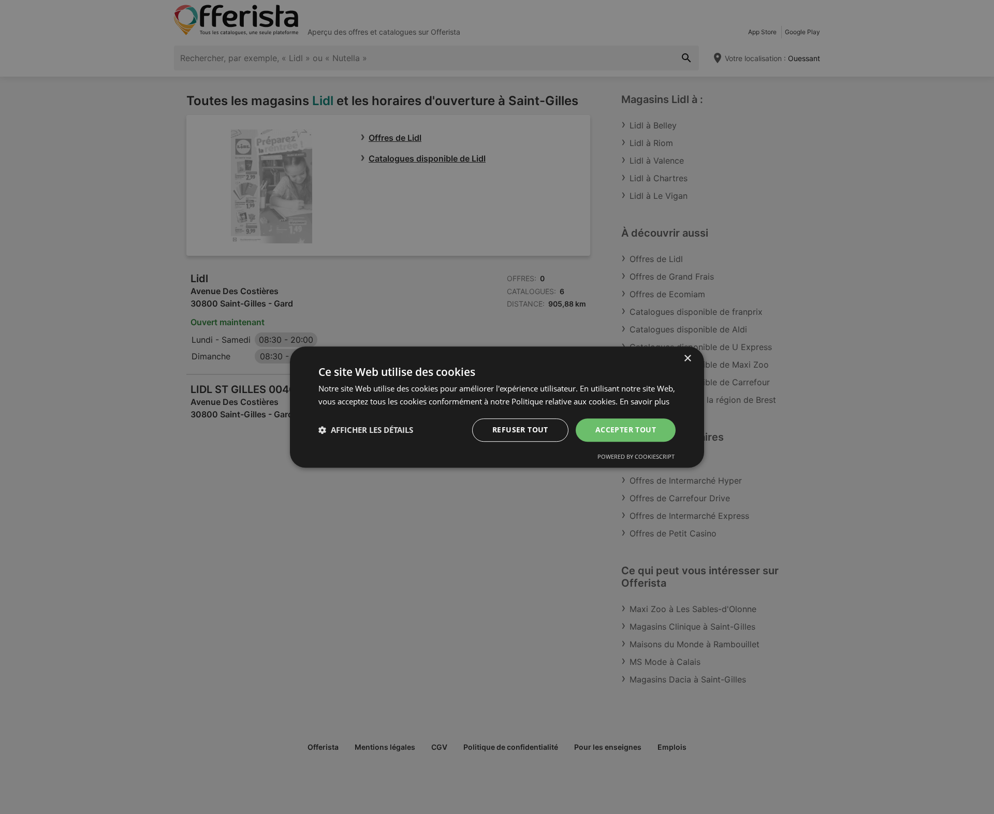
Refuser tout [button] (520, 429)
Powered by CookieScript (636, 456)
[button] (365, 429)
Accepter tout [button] (625, 429)
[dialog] (497, 407)
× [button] (687, 358)
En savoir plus (644, 401)
